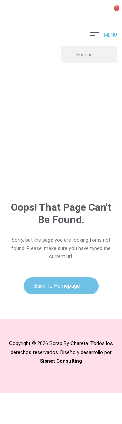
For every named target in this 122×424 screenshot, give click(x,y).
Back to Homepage (57, 286)
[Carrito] (113, 12)
